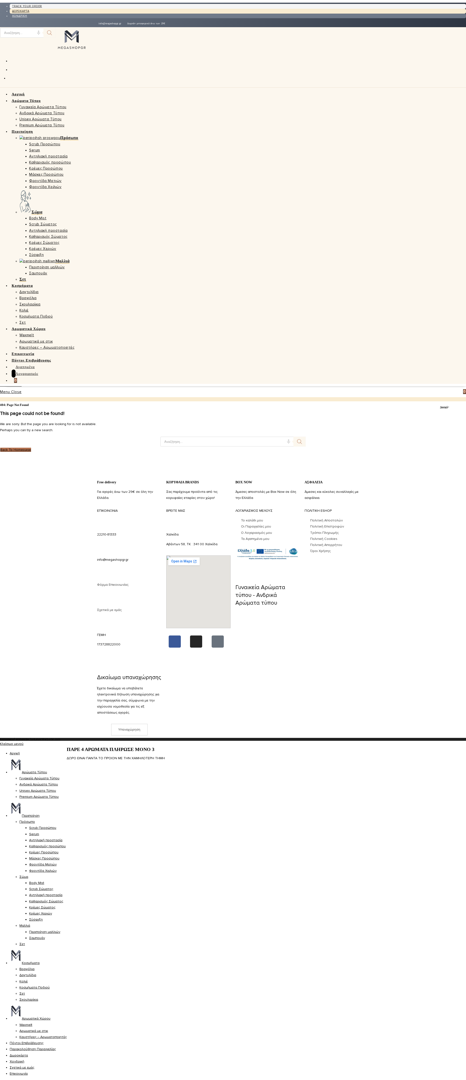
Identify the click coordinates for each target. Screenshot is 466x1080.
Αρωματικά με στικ (33, 1031)
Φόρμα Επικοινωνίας (112, 585)
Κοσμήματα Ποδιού (34, 987)
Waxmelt (25, 1025)
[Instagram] (196, 641)
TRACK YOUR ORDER (27, 6)
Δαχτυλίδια (27, 975)
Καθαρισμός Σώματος (46, 901)
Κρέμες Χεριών (40, 913)
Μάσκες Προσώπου (44, 858)
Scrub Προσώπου (42, 828)
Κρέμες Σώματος (42, 907)
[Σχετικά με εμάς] (103, 599)
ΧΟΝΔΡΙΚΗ (19, 15)
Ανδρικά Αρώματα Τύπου (38, 784)
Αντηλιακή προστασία (45, 840)
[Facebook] (175, 641)
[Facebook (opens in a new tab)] (12, 61)
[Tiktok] (218, 641)
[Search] (49, 33)
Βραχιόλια (26, 969)
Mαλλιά (24, 925)
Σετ (22, 944)
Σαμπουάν (37, 938)
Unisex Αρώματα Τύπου (37, 791)
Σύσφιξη (36, 919)
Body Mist (36, 883)
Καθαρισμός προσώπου (47, 846)
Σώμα (23, 877)
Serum (34, 834)
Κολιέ (23, 981)
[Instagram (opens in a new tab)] (12, 69)
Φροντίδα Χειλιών (43, 871)
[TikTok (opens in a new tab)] (11, 78)
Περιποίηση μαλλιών (44, 932)
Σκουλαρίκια (28, 1000)
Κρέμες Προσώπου (43, 852)
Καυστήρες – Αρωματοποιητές (43, 1037)
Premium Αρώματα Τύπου (39, 797)
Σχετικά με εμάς (109, 610)
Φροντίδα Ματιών (43, 864)
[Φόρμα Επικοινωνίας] (103, 574)
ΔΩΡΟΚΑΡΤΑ (20, 11)
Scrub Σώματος (41, 889)
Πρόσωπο (27, 822)
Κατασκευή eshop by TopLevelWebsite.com (30, 739)
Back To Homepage (15, 450)
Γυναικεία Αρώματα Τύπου (39, 778)
